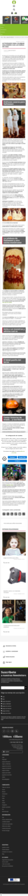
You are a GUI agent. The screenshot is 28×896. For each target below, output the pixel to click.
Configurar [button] (17, 460)
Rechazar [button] (12, 457)
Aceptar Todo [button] (22, 457)
